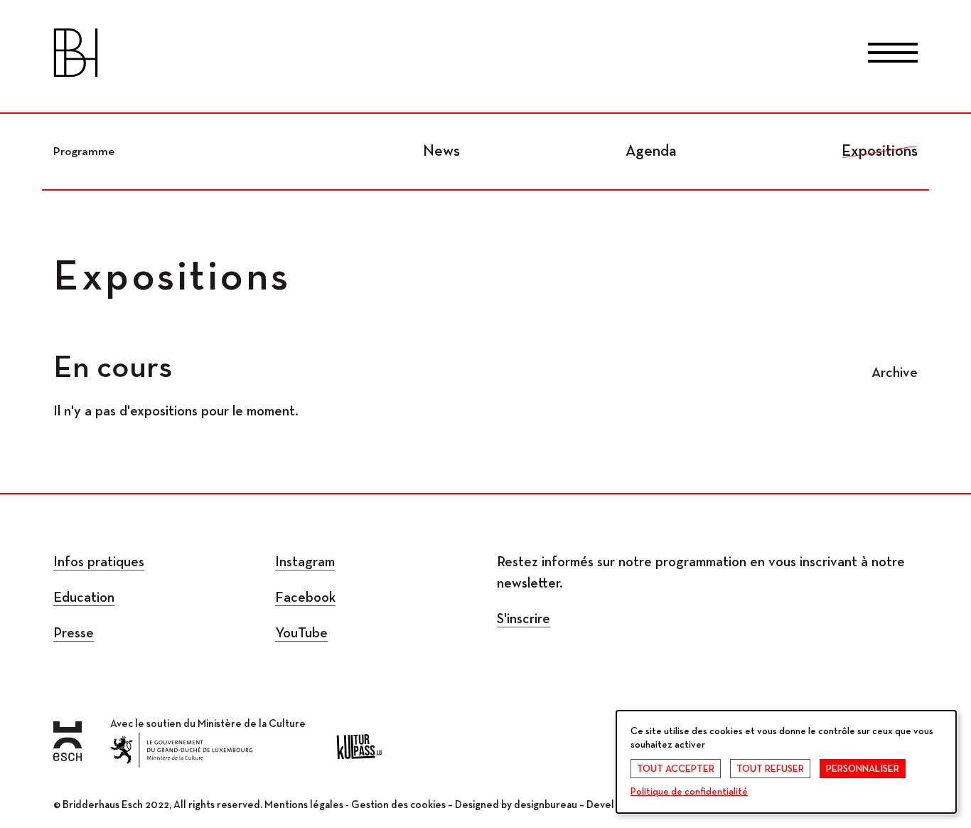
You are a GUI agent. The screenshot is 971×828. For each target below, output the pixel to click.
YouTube (301, 633)
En (542, 55)
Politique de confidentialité (689, 792)
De (485, 55)
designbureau (545, 805)
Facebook (305, 597)
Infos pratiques (98, 562)
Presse (73, 633)
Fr (428, 55)
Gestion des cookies (398, 805)
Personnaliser (862, 769)
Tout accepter (675, 769)
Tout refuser (770, 769)
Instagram (305, 562)
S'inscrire (523, 619)
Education (83, 597)
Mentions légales (303, 805)
